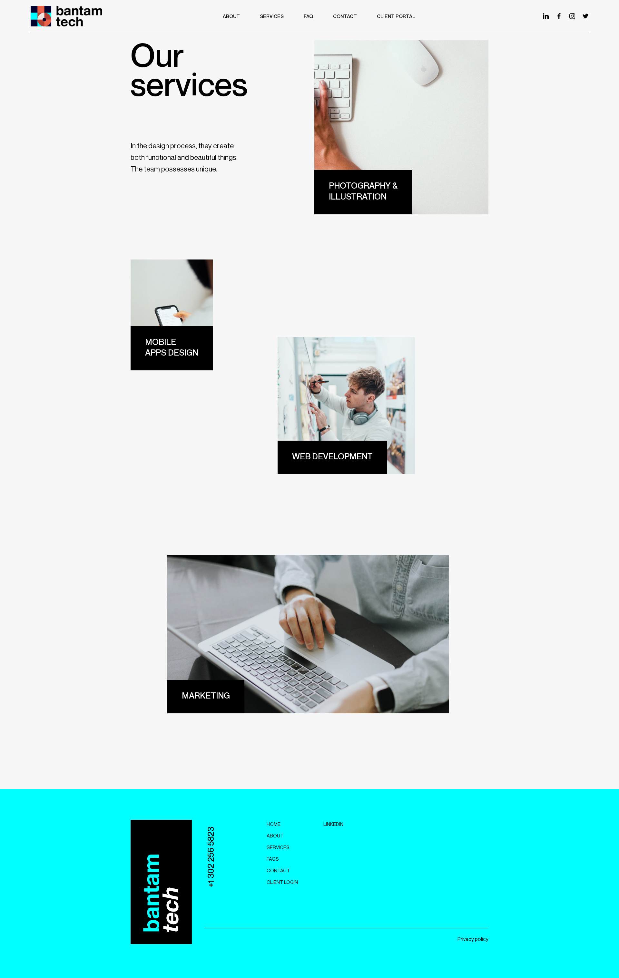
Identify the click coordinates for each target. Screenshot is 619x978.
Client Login (282, 882)
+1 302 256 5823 (211, 857)
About (275, 835)
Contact (278, 870)
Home (273, 824)
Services (278, 847)
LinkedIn (333, 824)
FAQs (273, 859)
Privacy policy (472, 939)
